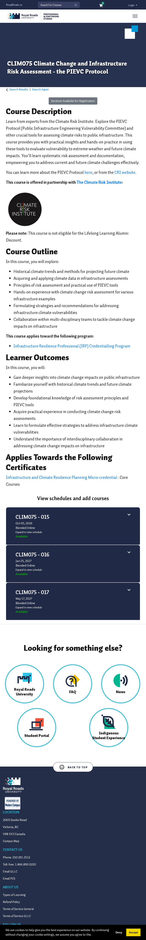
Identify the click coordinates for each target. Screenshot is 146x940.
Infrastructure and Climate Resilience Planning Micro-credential (62, 477)
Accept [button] (133, 932)
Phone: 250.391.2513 (16, 857)
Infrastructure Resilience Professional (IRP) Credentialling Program (71, 346)
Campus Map (11, 841)
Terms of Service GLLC (17, 916)
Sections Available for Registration (73, 101)
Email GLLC (10, 871)
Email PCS (9, 878)
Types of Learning (14, 895)
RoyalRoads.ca (14, 5)
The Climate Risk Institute (99, 182)
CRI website (124, 172)
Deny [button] (119, 932)
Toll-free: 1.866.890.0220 (19, 864)
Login (131, 5)
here (88, 172)
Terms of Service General (18, 909)
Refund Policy (11, 902)
